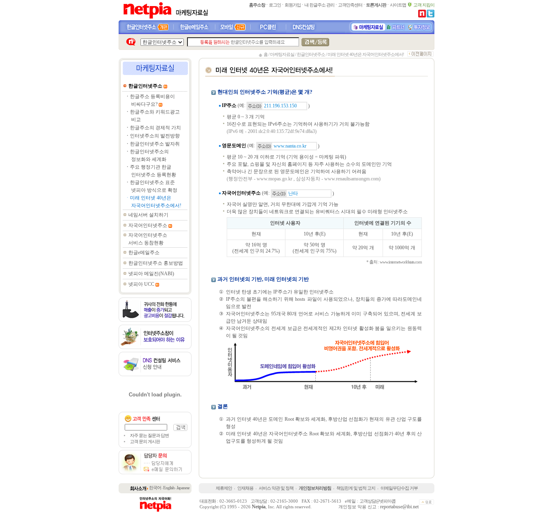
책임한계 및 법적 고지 (355, 488)
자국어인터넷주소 (147, 225)
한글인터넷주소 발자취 (155, 144)
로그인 (275, 4)
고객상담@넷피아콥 (377, 501)
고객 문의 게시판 (145, 441)
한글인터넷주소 (311, 54)
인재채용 (245, 488)
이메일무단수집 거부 (399, 488)
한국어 (155, 487)
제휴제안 (224, 488)
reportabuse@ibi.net (399, 507)
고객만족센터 (350, 4)
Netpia (259, 507)
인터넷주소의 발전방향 (155, 136)
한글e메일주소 (144, 252)
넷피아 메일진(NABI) (151, 273)
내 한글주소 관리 (319, 4)
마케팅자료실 (282, 54)
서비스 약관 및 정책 (276, 488)
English (168, 487)
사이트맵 (398, 4)
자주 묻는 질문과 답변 (149, 435)
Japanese (183, 487)
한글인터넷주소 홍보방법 (155, 263)
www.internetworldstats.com (401, 261)
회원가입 (293, 4)
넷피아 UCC (141, 284)
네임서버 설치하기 (148, 215)
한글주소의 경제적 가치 (155, 128)
